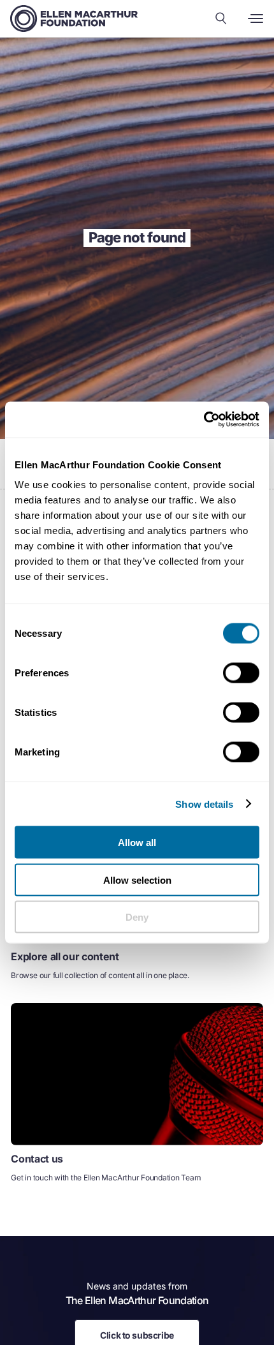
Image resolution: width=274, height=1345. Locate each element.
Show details (204, 803)
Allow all (137, 842)
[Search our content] (221, 18)
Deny (137, 917)
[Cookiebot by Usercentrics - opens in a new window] (203, 420)
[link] (137, 1098)
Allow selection (137, 879)
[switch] (241, 673)
